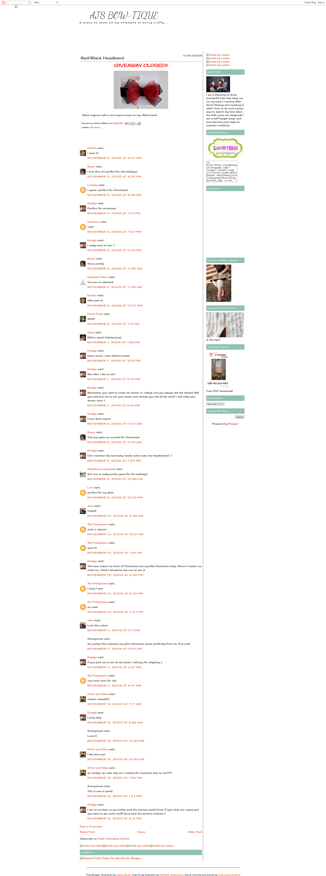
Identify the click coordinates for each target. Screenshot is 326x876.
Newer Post (87, 831)
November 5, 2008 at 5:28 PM (114, 194)
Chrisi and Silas (97, 694)
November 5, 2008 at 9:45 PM (114, 250)
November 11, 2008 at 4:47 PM (114, 685)
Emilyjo (92, 203)
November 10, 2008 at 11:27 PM (115, 611)
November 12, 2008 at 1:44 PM (114, 796)
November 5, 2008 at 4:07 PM (114, 158)
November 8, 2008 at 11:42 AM (114, 442)
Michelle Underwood (171, 874)
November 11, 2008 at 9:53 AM (114, 648)
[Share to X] (136, 123)
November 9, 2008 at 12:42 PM (115, 497)
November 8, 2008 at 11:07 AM (114, 423)
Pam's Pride (95, 313)
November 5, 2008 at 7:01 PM (114, 213)
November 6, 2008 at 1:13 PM (113, 323)
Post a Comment (91, 826)
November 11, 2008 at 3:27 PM (114, 667)
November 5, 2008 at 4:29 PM (114, 176)
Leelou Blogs (123, 874)
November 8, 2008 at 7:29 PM (114, 460)
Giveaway (95, 127)
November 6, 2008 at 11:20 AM (114, 268)
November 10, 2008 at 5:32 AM (115, 515)
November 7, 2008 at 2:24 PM (114, 360)
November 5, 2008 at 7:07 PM (114, 231)
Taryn (91, 332)
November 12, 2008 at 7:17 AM (114, 704)
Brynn (91, 166)
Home (141, 831)
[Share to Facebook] (139, 123)
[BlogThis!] (133, 123)
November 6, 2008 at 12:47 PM (114, 305)
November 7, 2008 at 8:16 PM (113, 405)
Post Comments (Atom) (113, 838)
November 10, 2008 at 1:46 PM (114, 552)
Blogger (233, 423)
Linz (90, 487)
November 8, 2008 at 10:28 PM (115, 479)
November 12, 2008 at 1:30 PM (114, 777)
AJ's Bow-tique (124, 15)
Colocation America (229, 874)
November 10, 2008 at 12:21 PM (115, 534)
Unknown (93, 221)
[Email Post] (125, 123)
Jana (90, 505)
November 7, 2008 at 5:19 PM (113, 379)
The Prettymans (97, 524)
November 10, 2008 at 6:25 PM (115, 574)
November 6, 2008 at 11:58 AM (114, 287)
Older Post (195, 831)
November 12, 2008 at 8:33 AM (115, 722)
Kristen (92, 148)
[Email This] (129, 123)
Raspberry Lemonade (101, 469)
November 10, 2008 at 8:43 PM (115, 593)
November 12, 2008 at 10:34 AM (115, 759)
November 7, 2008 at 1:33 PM (113, 342)
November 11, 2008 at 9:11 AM (113, 630)
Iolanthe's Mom (97, 277)
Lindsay (92, 184)
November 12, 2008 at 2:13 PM (114, 818)
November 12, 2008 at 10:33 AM (115, 740)
